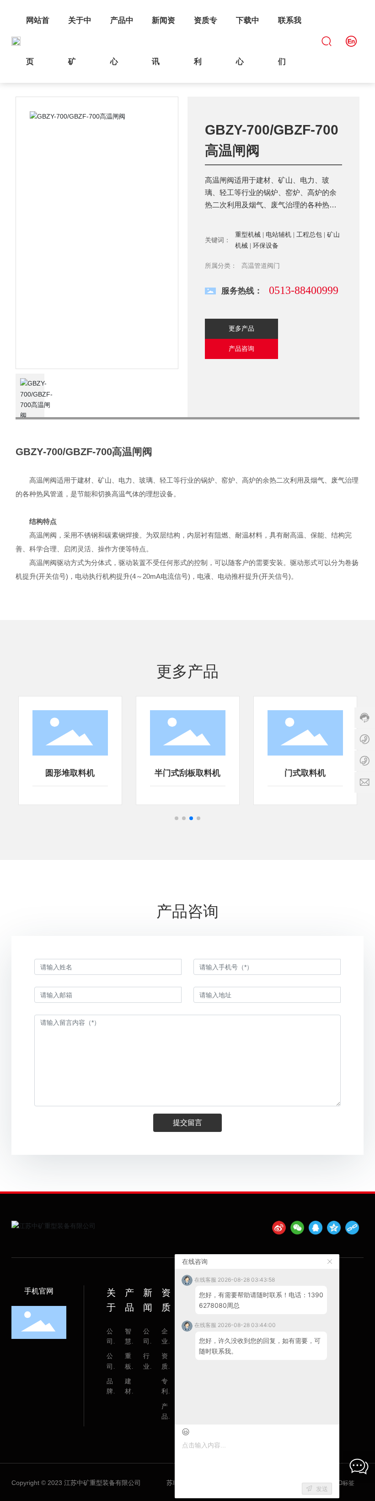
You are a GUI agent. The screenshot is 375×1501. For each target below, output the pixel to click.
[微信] (297, 1228)
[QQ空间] (334, 1228)
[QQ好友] (315, 1228)
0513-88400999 (303, 290)
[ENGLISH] (351, 40)
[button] (176, 818)
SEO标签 (342, 1482)
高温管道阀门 (260, 265)
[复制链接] (352, 1228)
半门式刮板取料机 (187, 773)
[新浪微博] (279, 1228)
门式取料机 (305, 773)
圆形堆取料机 (70, 773)
